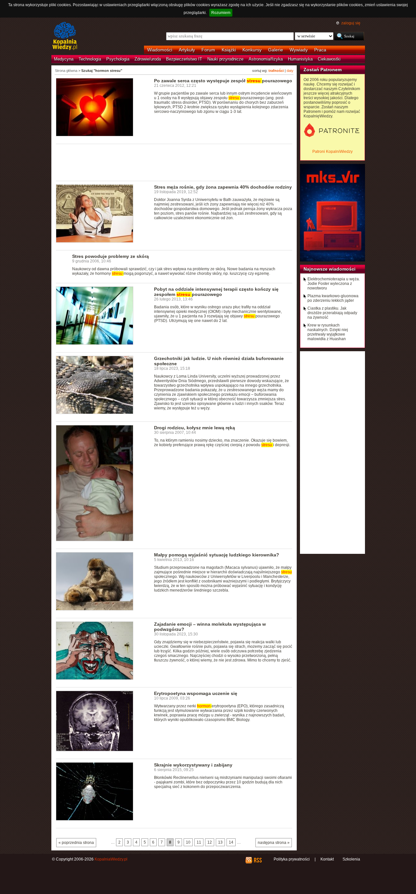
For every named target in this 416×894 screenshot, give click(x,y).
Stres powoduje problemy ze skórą (110, 256)
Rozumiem (220, 12)
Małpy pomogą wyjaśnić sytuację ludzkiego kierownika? (216, 554)
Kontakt (327, 859)
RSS (257, 860)
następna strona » (274, 842)
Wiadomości (159, 49)
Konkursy (252, 49)
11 (199, 842)
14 (231, 842)
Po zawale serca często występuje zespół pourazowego (223, 80)
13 (220, 842)
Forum (208, 49)
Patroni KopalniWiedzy (332, 151)
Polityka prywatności (292, 859)
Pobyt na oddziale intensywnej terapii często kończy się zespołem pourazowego (216, 292)
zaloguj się (350, 23)
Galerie (275, 49)
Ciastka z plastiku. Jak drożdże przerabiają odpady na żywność (332, 313)
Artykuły (187, 49)
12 (209, 842)
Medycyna (63, 59)
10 (188, 842)
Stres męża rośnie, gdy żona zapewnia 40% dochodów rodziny (223, 187)
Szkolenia (351, 859)
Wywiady (299, 49)
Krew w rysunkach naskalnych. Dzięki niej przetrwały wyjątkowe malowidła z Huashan (327, 332)
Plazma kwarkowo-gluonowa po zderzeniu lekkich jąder (332, 298)
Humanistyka (300, 59)
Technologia (90, 59)
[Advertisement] (174, 162)
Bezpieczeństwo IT (184, 59)
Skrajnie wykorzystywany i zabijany (193, 764)
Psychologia (117, 59)
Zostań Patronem (323, 69)
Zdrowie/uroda (148, 59)
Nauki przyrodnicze (225, 59)
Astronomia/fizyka (266, 59)
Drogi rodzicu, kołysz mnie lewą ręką (194, 427)
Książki (229, 49)
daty (290, 71)
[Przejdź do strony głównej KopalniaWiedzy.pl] (64, 36)
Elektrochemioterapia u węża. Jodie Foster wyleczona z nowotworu (333, 283)
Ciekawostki (329, 59)
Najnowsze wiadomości (330, 269)
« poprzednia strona (76, 842)
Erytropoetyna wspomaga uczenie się (195, 693)
